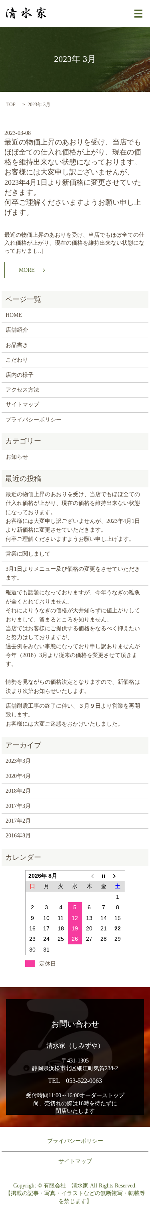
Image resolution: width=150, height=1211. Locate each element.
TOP (11, 104)
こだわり (17, 360)
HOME (14, 315)
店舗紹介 (17, 330)
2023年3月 (18, 761)
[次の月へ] (117, 875)
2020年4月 (18, 776)
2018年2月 (18, 791)
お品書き (17, 345)
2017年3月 (18, 806)
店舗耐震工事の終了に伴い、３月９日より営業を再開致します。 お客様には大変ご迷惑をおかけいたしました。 (73, 715)
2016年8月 (18, 836)
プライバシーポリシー (34, 420)
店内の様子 (20, 375)
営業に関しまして (28, 554)
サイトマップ (22, 405)
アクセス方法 (22, 390)
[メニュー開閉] (138, 14)
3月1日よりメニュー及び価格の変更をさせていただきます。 (73, 573)
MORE (27, 270)
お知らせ (17, 457)
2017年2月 (18, 821)
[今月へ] (103, 875)
